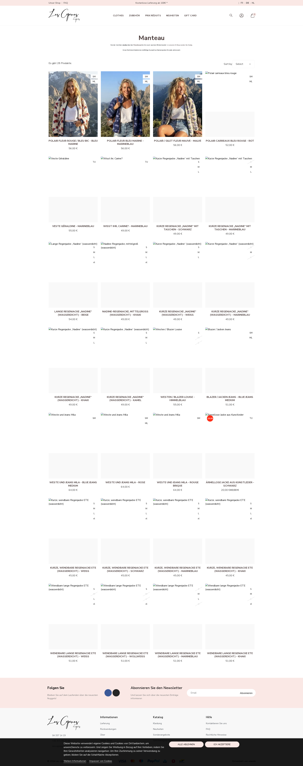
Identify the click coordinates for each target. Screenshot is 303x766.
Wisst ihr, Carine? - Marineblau (125, 226)
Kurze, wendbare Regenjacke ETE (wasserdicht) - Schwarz (125, 569)
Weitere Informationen (75, 761)
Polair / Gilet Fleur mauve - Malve (177, 141)
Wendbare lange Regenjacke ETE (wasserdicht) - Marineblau (178, 655)
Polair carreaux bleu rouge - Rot (230, 141)
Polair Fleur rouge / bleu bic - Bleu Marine (73, 142)
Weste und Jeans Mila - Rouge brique (178, 484)
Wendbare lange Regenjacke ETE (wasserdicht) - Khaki (230, 655)
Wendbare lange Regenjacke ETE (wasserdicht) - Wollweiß (125, 655)
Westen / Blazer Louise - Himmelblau (177, 398)
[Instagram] (116, 692)
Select (239, 64)
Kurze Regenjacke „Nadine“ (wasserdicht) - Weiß (177, 313)
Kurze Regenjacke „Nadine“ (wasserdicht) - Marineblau (230, 313)
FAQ (66, 2)
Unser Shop (54, 2)
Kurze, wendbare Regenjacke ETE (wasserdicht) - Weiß (73, 569)
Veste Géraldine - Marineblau (73, 226)
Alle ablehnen (186, 744)
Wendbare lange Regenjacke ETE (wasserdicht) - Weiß (73, 655)
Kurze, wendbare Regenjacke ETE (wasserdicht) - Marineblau (178, 569)
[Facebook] (108, 692)
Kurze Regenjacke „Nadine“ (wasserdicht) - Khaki (73, 398)
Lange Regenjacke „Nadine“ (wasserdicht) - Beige (73, 313)
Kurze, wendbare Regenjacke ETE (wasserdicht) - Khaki (230, 569)
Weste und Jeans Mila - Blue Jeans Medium (73, 484)
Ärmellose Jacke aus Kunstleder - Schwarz (230, 484)
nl (253, 2)
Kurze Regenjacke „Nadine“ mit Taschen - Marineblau (230, 227)
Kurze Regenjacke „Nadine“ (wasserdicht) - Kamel (125, 398)
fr (242, 2)
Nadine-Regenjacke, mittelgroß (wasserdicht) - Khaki (125, 313)
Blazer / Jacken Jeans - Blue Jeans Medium (230, 398)
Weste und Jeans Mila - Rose (125, 482)
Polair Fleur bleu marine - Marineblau (125, 142)
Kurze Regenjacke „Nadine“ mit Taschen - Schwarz (178, 227)
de (248, 2)
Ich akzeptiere (222, 744)
